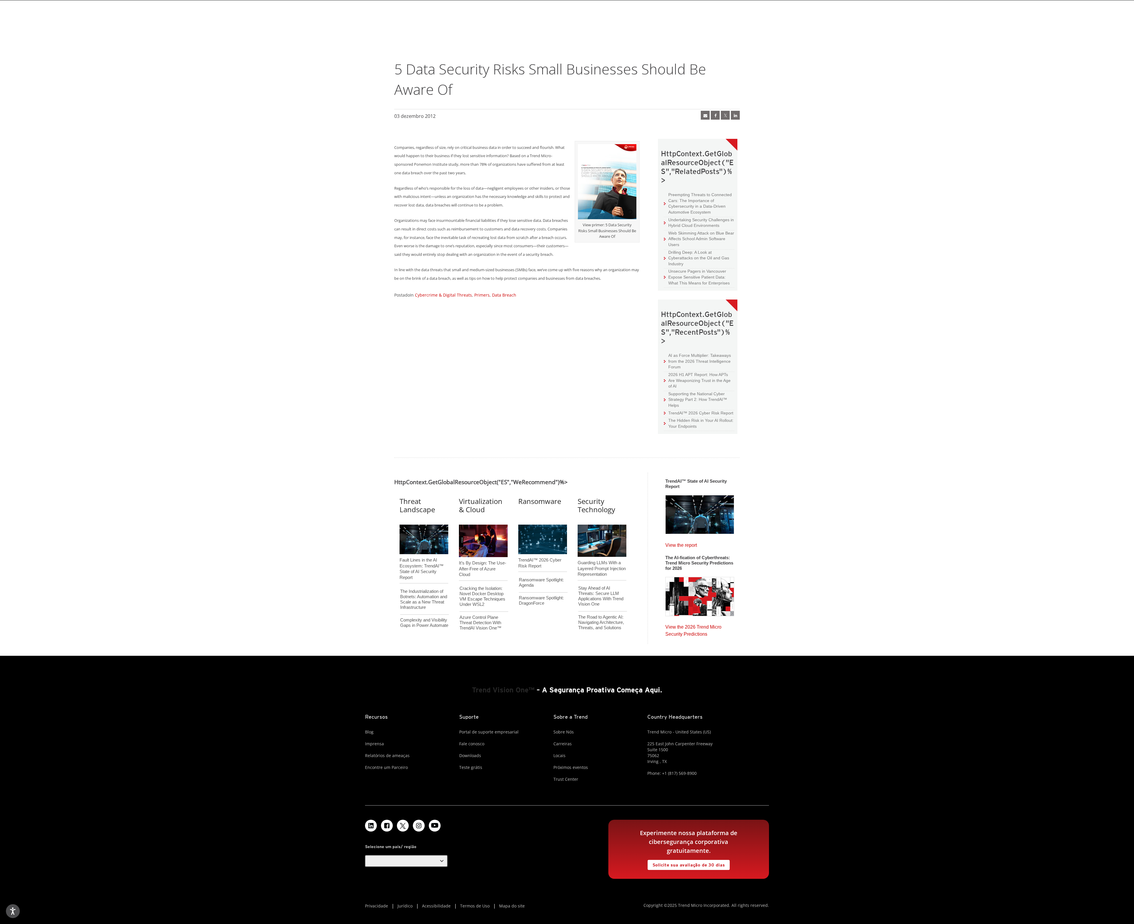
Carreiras (562, 743)
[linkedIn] (735, 115)
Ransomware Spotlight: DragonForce (541, 600)
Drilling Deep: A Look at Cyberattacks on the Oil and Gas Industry (696, 258)
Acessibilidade (436, 906)
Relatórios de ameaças (387, 755)
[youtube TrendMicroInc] (435, 826)
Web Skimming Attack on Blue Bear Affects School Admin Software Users (699, 238)
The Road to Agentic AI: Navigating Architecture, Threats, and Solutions (601, 622)
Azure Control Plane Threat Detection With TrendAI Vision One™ (480, 622)
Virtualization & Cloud (480, 505)
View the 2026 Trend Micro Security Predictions (693, 629)
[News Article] (699, 513)
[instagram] (419, 826)
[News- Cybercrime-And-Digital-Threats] (705, 115)
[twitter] (725, 115)
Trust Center (565, 779)
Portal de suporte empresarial (489, 732)
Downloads (470, 755)
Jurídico (405, 906)
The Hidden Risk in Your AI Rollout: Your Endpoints (699, 423)
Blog (369, 732)
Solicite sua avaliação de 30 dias (686, 863)
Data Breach (504, 295)
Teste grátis (470, 767)
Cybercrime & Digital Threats (443, 295)
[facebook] (715, 115)
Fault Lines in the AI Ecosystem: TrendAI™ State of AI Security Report (422, 559)
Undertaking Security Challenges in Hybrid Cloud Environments (699, 222)
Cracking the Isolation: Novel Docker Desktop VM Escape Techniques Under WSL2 (482, 596)
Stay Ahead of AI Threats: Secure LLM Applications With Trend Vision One (600, 595)
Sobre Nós (563, 732)
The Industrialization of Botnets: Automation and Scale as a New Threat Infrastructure (423, 599)
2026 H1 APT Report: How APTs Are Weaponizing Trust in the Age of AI (697, 380)
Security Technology (596, 505)
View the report (681, 544)
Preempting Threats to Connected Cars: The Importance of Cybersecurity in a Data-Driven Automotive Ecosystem (698, 203)
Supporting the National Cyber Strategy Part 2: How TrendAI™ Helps (695, 399)
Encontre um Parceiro (386, 767)
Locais (559, 755)
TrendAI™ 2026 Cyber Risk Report (700, 413)
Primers (482, 295)
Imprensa (374, 743)
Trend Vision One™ (503, 690)
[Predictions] (699, 594)
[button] (406, 861)
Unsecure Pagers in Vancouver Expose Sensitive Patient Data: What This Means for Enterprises (697, 277)
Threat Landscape (417, 505)
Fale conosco (471, 743)
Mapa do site (512, 906)
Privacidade (376, 906)
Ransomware (539, 501)
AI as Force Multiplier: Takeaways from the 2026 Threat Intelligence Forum (697, 361)
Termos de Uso (475, 906)
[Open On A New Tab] (607, 183)
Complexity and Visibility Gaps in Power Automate (424, 622)
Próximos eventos (570, 767)
